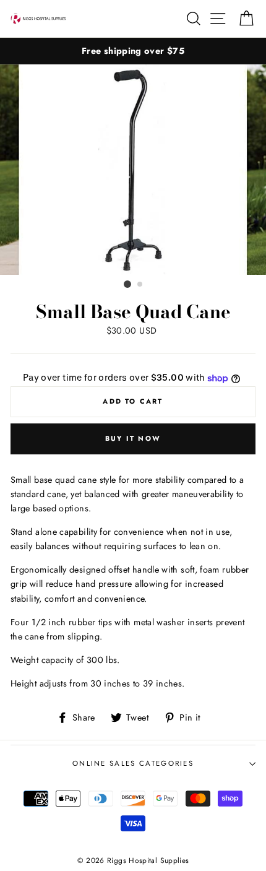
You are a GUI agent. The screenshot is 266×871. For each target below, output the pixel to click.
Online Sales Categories (133, 763)
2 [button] (140, 285)
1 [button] (127, 284)
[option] (133, 51)
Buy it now (133, 438)
